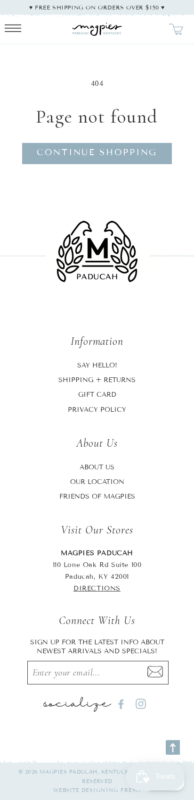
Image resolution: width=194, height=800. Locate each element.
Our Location (97, 482)
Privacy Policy (97, 410)
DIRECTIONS (97, 588)
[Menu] (12, 29)
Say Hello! (97, 365)
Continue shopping (97, 152)
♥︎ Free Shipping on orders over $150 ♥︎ (97, 7)
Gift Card (97, 395)
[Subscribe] (155, 673)
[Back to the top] (173, 747)
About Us (97, 467)
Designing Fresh (111, 790)
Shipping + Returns (97, 380)
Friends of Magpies (97, 496)
